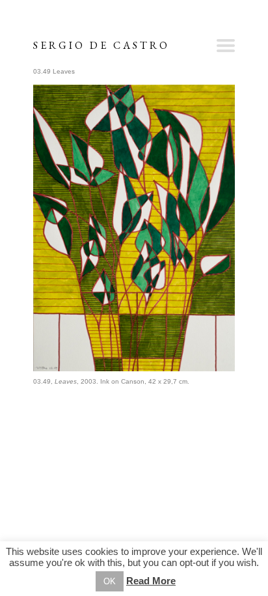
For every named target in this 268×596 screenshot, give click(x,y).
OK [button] (109, 581)
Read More (151, 580)
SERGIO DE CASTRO (101, 45)
